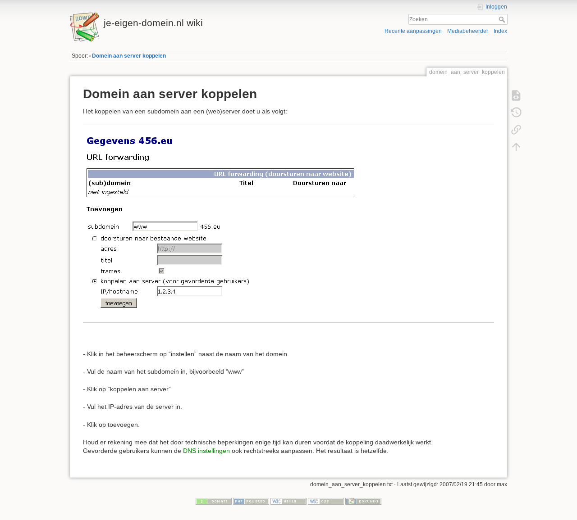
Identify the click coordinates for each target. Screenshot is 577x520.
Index (500, 31)
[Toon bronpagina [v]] (516, 95)
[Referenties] (516, 129)
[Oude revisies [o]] (516, 112)
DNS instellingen (206, 450)
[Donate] (214, 500)
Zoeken (503, 19)
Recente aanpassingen (413, 31)
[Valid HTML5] (288, 500)
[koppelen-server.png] (218, 223)
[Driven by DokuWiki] (363, 500)
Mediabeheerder (467, 31)
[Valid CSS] (326, 500)
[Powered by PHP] (251, 500)
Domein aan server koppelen (129, 56)
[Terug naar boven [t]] (516, 146)
